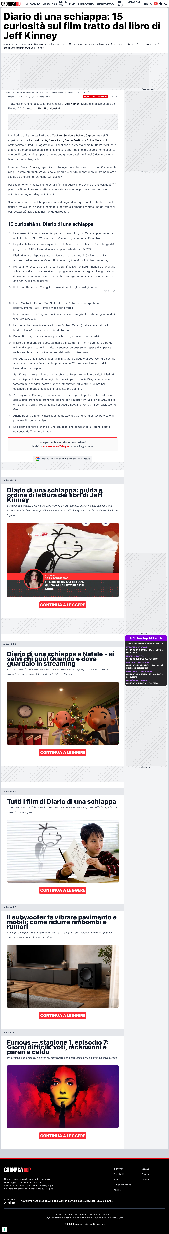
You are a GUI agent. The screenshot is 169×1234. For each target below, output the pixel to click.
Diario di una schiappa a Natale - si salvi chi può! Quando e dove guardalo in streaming (60, 658)
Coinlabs (108, 1201)
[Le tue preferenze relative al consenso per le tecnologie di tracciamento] (4, 1229)
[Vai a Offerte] (156, 4)
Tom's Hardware (29, 1201)
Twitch (157, 638)
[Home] (11, 4)
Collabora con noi (123, 1184)
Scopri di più (84, 92)
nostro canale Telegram (56, 446)
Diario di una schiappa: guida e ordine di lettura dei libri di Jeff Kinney (55, 495)
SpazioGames (46, 1201)
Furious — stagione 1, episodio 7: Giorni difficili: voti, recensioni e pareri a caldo (58, 1047)
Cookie (145, 1179)
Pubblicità (119, 1174)
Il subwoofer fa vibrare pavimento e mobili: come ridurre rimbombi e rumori (62, 922)
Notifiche (118, 1190)
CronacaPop (60, 1201)
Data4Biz (72, 1201)
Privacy (145, 1174)
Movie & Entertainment (96, 97)
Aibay (99, 1201)
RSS (116, 1179)
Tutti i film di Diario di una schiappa (61, 801)
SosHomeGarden (86, 1201)
